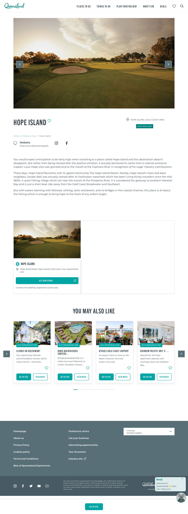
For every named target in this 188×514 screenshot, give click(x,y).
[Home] (14, 7)
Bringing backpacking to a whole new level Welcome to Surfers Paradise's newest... (71, 361)
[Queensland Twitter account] (31, 486)
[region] (94, 177)
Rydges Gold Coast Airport (114, 351)
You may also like (94, 310)
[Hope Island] (94, 63)
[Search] (182, 6)
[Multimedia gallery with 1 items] (94, 65)
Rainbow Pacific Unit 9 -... (154, 351)
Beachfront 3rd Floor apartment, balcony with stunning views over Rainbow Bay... (154, 360)
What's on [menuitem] (148, 6)
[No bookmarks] (174, 6)
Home (16, 136)
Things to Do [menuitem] (104, 6)
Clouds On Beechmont (28, 351)
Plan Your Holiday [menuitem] (127, 6)
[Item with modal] (94, 63)
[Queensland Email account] (47, 486)
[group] (32, 354)
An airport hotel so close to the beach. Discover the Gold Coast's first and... (114, 358)
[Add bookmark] (49, 121)
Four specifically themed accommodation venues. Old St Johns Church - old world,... (31, 358)
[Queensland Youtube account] (39, 486)
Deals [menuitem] (163, 6)
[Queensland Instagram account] (15, 486)
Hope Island (30, 122)
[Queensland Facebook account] (23, 486)
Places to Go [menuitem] (84, 6)
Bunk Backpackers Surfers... (68, 352)
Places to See (29, 136)
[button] (19, 64)
